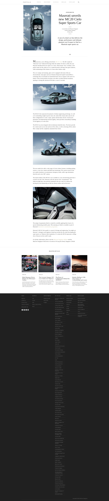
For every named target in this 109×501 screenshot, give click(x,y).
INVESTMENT (47, 2)
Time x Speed (57, 320)
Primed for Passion (59, 425)
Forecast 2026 (58, 477)
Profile (33, 300)
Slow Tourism (57, 348)
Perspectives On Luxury (59, 346)
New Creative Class (59, 431)
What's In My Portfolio (36, 304)
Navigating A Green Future (59, 388)
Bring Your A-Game (59, 375)
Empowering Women (59, 483)
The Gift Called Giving (59, 307)
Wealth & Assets (47, 298)
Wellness (68, 310)
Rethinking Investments (59, 466)
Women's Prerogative (59, 330)
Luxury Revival (58, 379)
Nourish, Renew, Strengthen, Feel (58, 434)
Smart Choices (58, 416)
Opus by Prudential (81, 300)
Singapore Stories (58, 396)
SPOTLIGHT (72, 2)
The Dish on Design (59, 385)
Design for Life (58, 324)
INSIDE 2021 (57, 377)
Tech (67, 312)
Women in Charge (58, 445)
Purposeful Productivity (59, 406)
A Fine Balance (58, 427)
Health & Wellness (58, 394)
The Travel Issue (58, 412)
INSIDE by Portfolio (81, 313)
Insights (45, 302)
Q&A (33, 302)
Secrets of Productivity (59, 390)
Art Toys (56, 357)
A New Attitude (58, 408)
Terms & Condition (25, 304)
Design (67, 308)
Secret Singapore (81, 309)
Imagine (56, 338)
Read (33, 306)
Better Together (58, 462)
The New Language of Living (59, 491)
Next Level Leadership (59, 438)
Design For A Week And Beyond (59, 299)
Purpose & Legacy (58, 468)
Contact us (24, 300)
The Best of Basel (58, 332)
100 (33, 298)
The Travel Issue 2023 (59, 414)
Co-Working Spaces (59, 355)
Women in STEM (58, 367)
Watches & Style (69, 298)
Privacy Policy (24, 302)
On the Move (57, 488)
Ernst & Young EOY (81, 298)
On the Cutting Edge (59, 301)
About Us (23, 298)
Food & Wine (68, 302)
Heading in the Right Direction (59, 443)
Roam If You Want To (59, 336)
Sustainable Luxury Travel (59, 373)
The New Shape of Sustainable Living (58, 473)
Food (56, 359)
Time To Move (58, 353)
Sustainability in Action (59, 449)
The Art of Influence (59, 481)
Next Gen (57, 418)
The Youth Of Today (59, 350)
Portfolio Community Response (59, 370)
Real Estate (46, 300)
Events (67, 314)
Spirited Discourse (58, 311)
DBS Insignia (80, 302)
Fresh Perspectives (59, 361)
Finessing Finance (58, 316)
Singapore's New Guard (59, 456)
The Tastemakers (58, 451)
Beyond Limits (58, 479)
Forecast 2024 (58, 429)
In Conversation (58, 365)
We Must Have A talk (59, 326)
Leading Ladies (58, 410)
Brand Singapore (58, 334)
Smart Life (57, 344)
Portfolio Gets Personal (59, 486)
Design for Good (58, 420)
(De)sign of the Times (59, 402)
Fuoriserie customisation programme (47, 226)
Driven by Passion (58, 400)
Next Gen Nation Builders (60, 470)
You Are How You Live (59, 303)
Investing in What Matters (60, 484)
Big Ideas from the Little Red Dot (59, 314)
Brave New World (58, 392)
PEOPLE (39, 2)
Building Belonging (58, 493)
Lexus (79, 311)
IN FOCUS (56, 2)
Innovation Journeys (59, 398)
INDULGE (63, 2)
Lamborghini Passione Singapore (82, 316)
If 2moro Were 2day (59, 305)
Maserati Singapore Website (60, 239)
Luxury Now (57, 328)
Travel (67, 306)
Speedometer (69, 300)
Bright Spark (57, 460)
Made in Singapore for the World (59, 423)
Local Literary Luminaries (60, 351)
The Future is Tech (58, 322)
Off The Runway (58, 309)
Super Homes (57, 342)
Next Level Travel (58, 464)
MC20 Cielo (59, 62)
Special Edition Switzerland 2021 (81, 305)
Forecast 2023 (58, 404)
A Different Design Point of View (60, 454)
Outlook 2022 (57, 383)
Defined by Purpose (59, 440)
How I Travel (57, 447)
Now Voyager (57, 318)
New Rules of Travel (59, 381)
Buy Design (57, 340)
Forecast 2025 (58, 436)
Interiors (68, 304)
